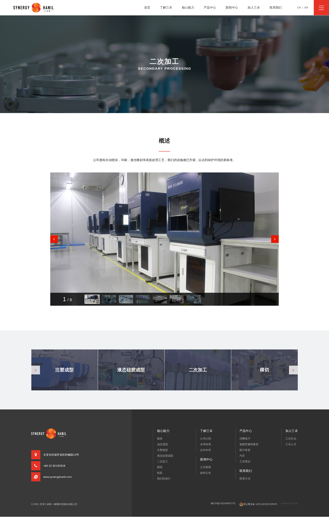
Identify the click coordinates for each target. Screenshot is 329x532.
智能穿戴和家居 (249, 444)
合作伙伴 (205, 450)
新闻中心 (232, 7)
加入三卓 (254, 7)
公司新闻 (205, 467)
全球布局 (205, 444)
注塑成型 (162, 450)
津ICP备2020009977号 (223, 503)
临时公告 (205, 472)
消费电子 (245, 438)
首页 (147, 7)
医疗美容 (245, 450)
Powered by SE (289, 503)
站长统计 (18, 507)
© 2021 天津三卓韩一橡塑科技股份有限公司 (54, 504)
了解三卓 (166, 7)
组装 (160, 472)
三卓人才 (290, 444)
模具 (160, 438)
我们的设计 (164, 478)
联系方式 (245, 478)
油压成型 (162, 444)
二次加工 (162, 461)
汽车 (242, 455)
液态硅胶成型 (165, 455)
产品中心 (210, 7)
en (306, 7)
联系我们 (276, 7)
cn (299, 7)
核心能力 (188, 7)
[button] (275, 239)
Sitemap (6, 507)
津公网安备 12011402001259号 (260, 504)
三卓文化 (290, 438)
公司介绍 (205, 438)
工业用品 (245, 461)
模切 (160, 467)
